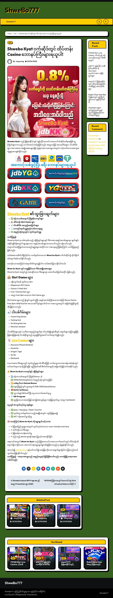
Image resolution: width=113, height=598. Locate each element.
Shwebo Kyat (18, 214)
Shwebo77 (11, 21)
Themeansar (32, 595)
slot (10, 42)
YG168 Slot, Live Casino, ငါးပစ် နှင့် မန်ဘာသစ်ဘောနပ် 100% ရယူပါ (18, 565)
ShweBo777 (22, 10)
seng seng (20, 61)
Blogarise (20, 595)
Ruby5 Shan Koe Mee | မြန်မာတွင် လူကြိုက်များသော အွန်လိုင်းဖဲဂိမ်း (94, 565)
